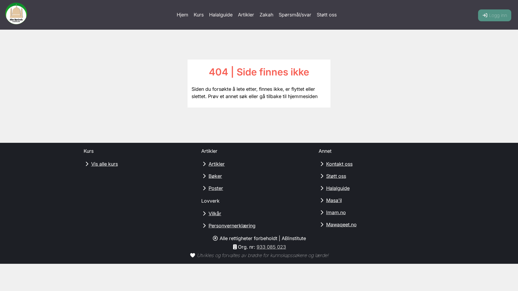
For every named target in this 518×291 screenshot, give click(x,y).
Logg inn (497, 15)
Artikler (246, 15)
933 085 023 (271, 247)
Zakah (266, 15)
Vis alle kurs (104, 164)
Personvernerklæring (232, 225)
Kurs (199, 15)
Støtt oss (327, 15)
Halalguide (221, 15)
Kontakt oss (339, 164)
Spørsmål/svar (295, 15)
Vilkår (215, 213)
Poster (216, 188)
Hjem (182, 15)
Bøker (215, 176)
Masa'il (334, 200)
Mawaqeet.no (341, 224)
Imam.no (336, 212)
